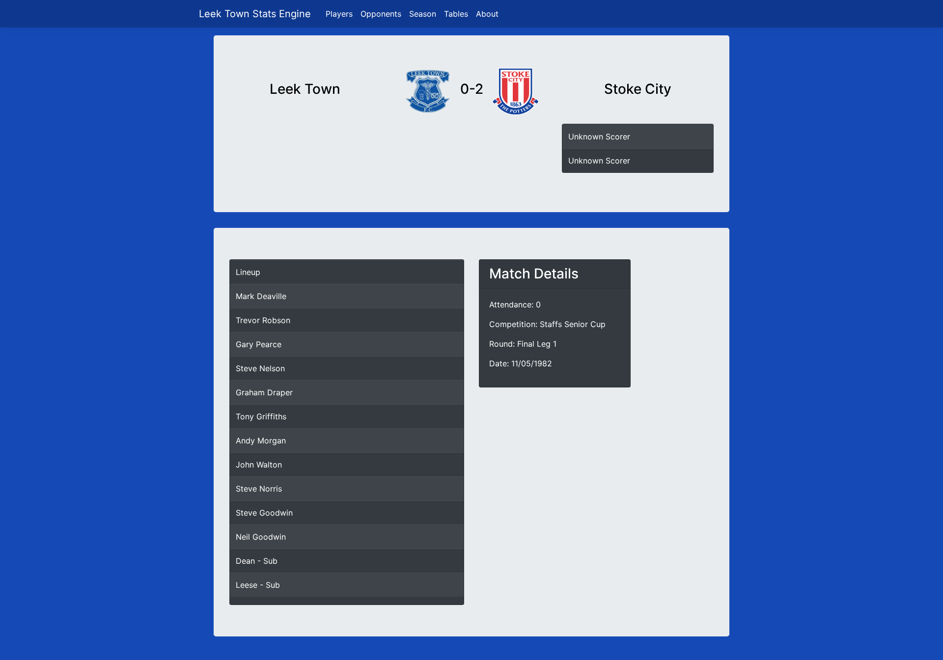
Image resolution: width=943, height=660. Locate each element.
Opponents (381, 14)
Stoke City (637, 89)
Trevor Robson (263, 320)
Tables (456, 14)
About (487, 14)
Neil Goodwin (261, 537)
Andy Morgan (261, 440)
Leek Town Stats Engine (256, 14)
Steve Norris (259, 489)
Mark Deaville (261, 296)
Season (422, 14)
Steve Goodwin (264, 513)
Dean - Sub (256, 561)
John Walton (259, 464)
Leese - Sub (258, 585)
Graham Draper (264, 392)
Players (339, 14)
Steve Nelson (260, 368)
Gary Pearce (258, 344)
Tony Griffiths (261, 416)
